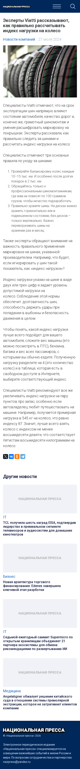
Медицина (12, 691)
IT (4, 517)
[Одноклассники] (17, 456)
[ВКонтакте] (11, 456)
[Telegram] (22, 456)
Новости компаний (19, 39)
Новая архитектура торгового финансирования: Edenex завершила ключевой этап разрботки (32, 586)
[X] (5, 456)
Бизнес (9, 576)
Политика (35, 7)
